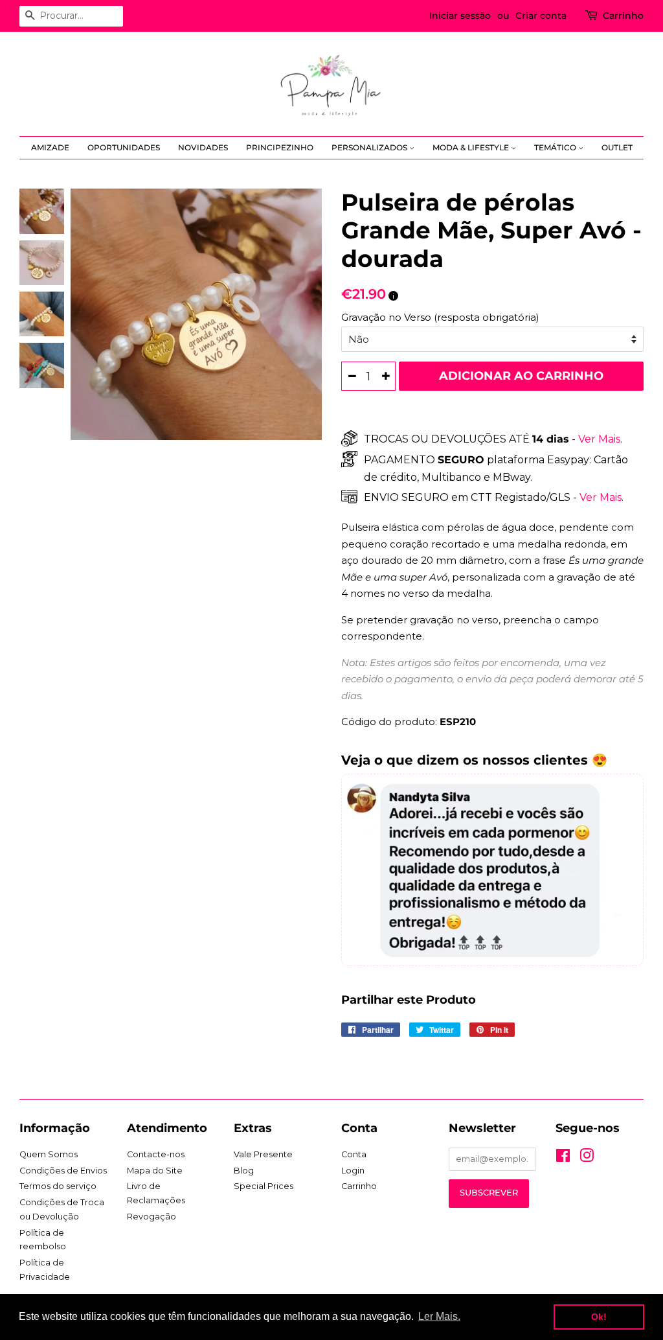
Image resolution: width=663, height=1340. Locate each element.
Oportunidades (123, 147)
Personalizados (370, 147)
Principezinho (279, 147)
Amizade (50, 147)
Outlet (617, 147)
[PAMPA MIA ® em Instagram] (586, 1158)
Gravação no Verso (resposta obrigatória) (440, 317)
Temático (556, 147)
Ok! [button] (599, 1316)
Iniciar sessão (460, 15)
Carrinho (623, 15)
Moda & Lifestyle (472, 147)
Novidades (203, 147)
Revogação (151, 1216)
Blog (244, 1170)
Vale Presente (263, 1154)
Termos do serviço (57, 1186)
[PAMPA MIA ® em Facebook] (563, 1158)
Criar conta (541, 15)
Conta (353, 1154)
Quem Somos (48, 1154)
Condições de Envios (63, 1170)
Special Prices (263, 1186)
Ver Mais (598, 439)
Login (353, 1170)
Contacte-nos (156, 1154)
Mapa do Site (155, 1170)
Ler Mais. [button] (439, 1316)
